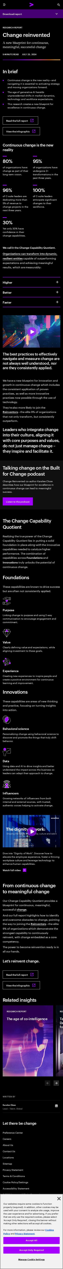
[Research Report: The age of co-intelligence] (28, 1040)
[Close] (59, 1198)
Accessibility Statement (16, 1188)
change (21, 909)
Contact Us (9, 1151)
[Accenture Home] (32, 5)
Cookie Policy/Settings (15, 1182)
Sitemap (7, 1163)
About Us (8, 1145)
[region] (31, 1231)
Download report (12, 13)
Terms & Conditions (14, 1176)
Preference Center (13, 1132)
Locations (8, 1157)
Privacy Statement (13, 1169)
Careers (7, 1138)
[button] (18, 501)
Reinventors (10, 412)
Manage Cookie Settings (31, 1259)
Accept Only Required (31, 1250)
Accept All (31, 1240)
